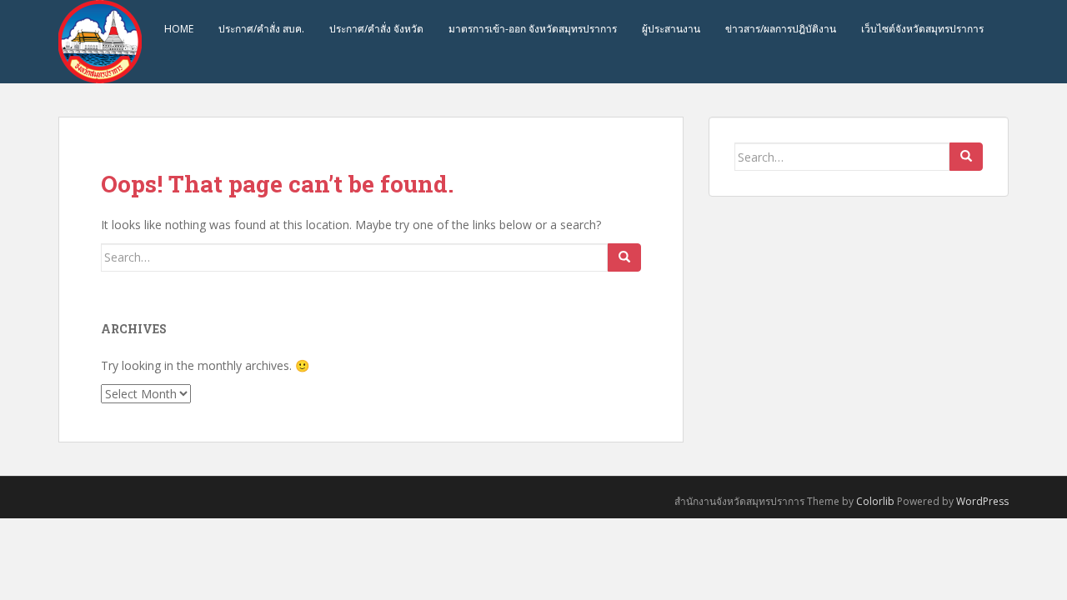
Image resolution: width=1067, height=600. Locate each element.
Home (178, 29)
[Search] (624, 257)
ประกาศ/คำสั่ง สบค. (261, 29)
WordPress (982, 501)
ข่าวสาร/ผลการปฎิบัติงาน (780, 29)
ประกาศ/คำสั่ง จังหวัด (376, 29)
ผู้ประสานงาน (671, 29)
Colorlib (875, 501)
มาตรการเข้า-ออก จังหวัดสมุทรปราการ (532, 29)
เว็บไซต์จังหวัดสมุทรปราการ (922, 29)
